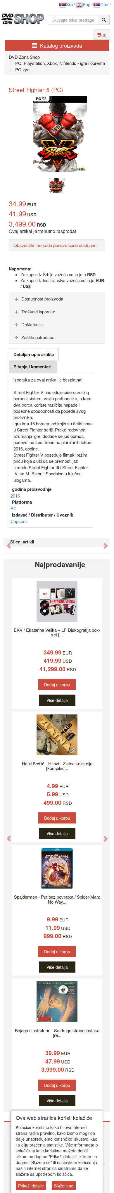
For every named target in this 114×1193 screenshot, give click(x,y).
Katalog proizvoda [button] (61, 45)
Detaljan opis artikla (33, 354)
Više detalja (57, 700)
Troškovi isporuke (38, 311)
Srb (69, 4)
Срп (104, 4)
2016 (15, 496)
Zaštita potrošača (37, 337)
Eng (86, 4)
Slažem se (63, 1186)
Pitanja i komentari (32, 366)
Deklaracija (32, 324)
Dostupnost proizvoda (42, 299)
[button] (6, 542)
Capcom (19, 521)
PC (14, 508)
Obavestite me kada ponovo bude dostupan (54, 245)
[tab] (57, 298)
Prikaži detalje (31, 1186)
